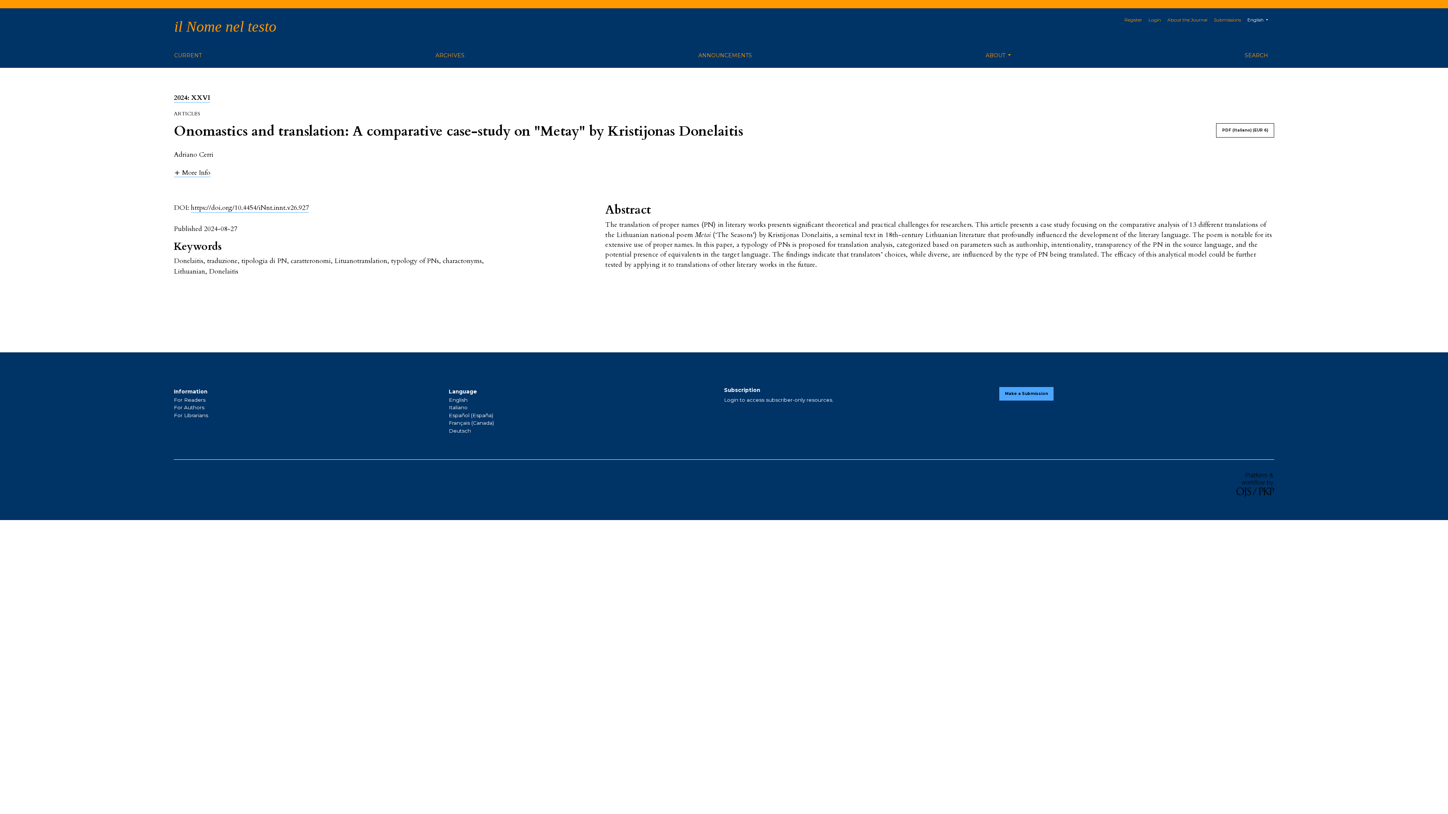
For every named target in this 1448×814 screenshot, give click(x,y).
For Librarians (191, 415)
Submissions (1227, 20)
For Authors (189, 407)
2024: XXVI (192, 97)
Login (1155, 20)
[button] (192, 172)
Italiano (458, 407)
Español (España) (471, 415)
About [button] (996, 55)
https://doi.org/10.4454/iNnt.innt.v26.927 (250, 208)
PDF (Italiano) (1245, 130)
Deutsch (460, 431)
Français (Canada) (471, 423)
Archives (450, 55)
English (458, 400)
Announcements (725, 55)
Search (1256, 55)
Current (188, 55)
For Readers (190, 400)
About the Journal (1187, 20)
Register (1133, 20)
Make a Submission (1026, 393)
